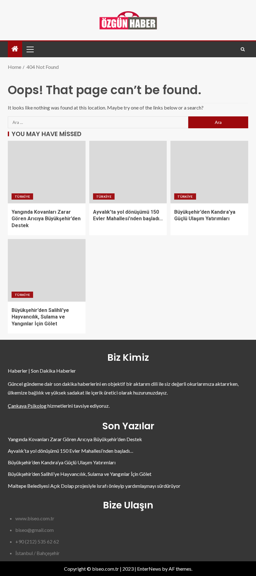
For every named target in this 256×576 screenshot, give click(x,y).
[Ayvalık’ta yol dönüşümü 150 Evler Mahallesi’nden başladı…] (128, 172)
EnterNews (149, 569)
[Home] (15, 49)
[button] (29, 49)
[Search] (243, 49)
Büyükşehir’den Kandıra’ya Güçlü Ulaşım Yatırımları (62, 462)
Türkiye (22, 196)
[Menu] (29, 49)
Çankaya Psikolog (27, 406)
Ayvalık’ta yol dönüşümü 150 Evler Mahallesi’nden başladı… (70, 451)
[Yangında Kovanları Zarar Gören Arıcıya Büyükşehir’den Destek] (47, 172)
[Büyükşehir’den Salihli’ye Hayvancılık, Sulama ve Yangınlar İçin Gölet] (47, 270)
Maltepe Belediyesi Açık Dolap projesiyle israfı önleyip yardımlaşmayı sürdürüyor (94, 486)
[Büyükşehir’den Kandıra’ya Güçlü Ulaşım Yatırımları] (209, 172)
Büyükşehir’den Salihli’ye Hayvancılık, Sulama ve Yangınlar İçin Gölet (40, 317)
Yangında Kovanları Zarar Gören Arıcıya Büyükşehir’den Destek (46, 218)
